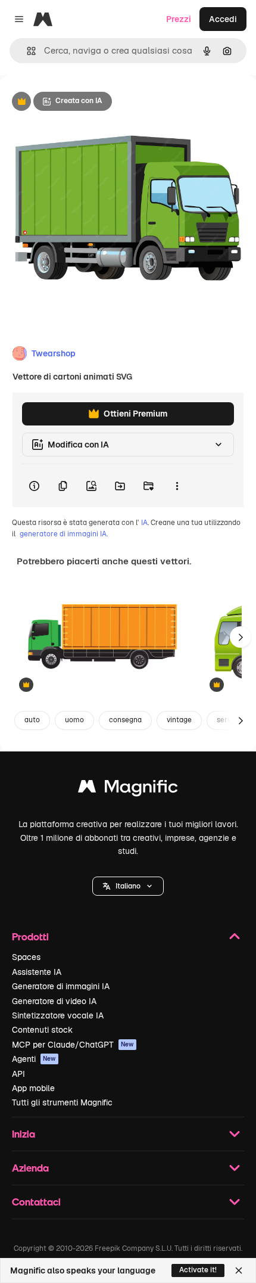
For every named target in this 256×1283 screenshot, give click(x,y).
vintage (179, 720)
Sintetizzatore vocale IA (58, 1015)
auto (32, 720)
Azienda (30, 1167)
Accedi (223, 19)
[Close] (239, 1270)
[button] (128, 886)
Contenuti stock (42, 1029)
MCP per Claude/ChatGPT (73, 1044)
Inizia (23, 1133)
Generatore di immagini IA (61, 986)
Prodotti (30, 936)
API (18, 1073)
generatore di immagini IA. (64, 534)
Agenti (34, 1059)
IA (144, 522)
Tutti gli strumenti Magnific (62, 1102)
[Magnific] (128, 789)
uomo (74, 720)
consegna (125, 720)
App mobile (33, 1088)
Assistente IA (36, 972)
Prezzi (178, 19)
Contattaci (36, 1201)
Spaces (26, 957)
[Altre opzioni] (177, 486)
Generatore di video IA (54, 1001)
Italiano (128, 886)
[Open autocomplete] (26, 50)
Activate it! (198, 1270)
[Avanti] (240, 637)
